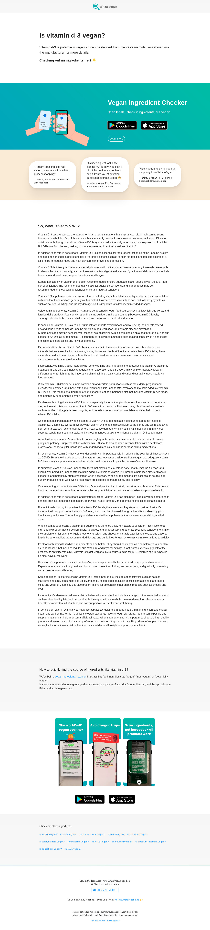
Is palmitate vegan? (137, 834)
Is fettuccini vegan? (122, 841)
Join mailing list (107, 890)
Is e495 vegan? (68, 834)
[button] (62, 121)
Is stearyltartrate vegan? (52, 841)
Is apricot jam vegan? (50, 849)
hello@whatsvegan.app (127, 899)
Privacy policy (113, 920)
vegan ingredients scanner (70, 676)
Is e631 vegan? (73, 849)
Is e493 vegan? (116, 834)
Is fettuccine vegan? (78, 841)
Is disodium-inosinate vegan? (150, 841)
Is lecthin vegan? (48, 834)
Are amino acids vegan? (92, 834)
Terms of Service (98, 920)
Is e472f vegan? (100, 841)
